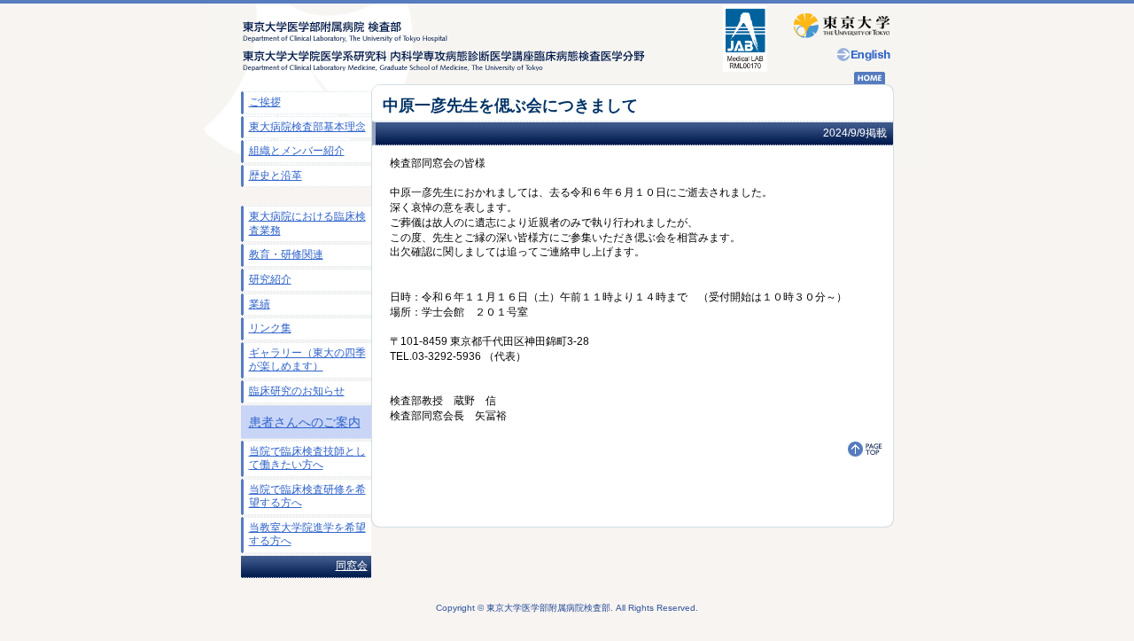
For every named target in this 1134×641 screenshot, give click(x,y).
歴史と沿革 (275, 175)
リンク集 (270, 328)
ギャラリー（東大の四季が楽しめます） (307, 360)
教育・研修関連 (286, 254)
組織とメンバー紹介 (297, 151)
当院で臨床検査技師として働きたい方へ (307, 458)
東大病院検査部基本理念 (307, 127)
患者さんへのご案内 (305, 422)
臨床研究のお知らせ (297, 391)
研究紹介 (270, 279)
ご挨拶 (265, 102)
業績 (259, 304)
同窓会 (352, 565)
